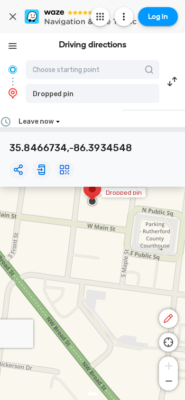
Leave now (36, 122)
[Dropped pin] (92, 193)
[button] (92, 93)
